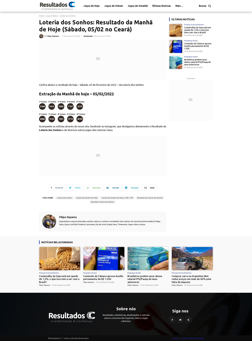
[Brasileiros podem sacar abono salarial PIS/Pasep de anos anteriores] (175, 62)
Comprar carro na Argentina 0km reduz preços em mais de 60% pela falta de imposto (191, 279)
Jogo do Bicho (52, 16)
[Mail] (180, 319)
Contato (176, 338)
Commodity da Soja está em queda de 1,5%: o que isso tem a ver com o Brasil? (197, 30)
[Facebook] (172, 319)
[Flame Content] (71, 317)
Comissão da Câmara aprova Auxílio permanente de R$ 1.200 (197, 46)
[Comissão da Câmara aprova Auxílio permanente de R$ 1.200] (175, 46)
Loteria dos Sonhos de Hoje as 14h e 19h (117, 198)
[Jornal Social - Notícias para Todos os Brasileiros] (57, 5)
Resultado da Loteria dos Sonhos (150, 198)
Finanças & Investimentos (194, 25)
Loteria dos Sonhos (68, 16)
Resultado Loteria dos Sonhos (102, 202)
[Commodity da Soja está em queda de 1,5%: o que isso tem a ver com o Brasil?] (175, 30)
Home (41, 16)
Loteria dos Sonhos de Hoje (87, 198)
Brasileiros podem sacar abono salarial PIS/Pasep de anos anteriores (197, 62)
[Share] (188, 319)
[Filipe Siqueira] (41, 36)
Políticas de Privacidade (193, 338)
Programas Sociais (191, 41)
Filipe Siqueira (53, 36)
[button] (205, 6)
